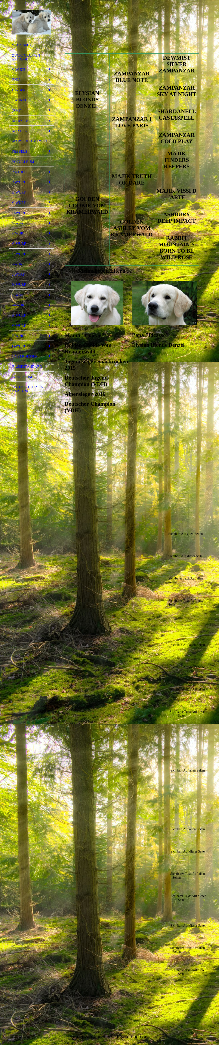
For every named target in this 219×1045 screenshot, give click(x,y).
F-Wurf (18, 233)
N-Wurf (19, 315)
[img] (31, 22)
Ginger (18, 90)
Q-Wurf (19, 346)
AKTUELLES (22, 172)
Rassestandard (27, 366)
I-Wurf (18, 264)
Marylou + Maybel (30, 141)
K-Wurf (19, 284)
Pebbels (19, 151)
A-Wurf (19, 182)
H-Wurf (19, 254)
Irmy (16, 110)
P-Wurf (18, 336)
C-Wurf (19, 202)
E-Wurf (18, 223)
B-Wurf (19, 192)
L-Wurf (18, 295)
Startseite (22, 45)
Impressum (22, 377)
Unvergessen (25, 356)
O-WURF (19, 325)
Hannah (20, 100)
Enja (16, 79)
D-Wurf (19, 213)
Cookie (18, 69)
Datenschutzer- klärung (27, 389)
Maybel (19, 131)
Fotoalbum (23, 162)
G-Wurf (19, 243)
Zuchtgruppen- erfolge (26, 57)
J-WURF (18, 274)
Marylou (21, 121)
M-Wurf (19, 305)
